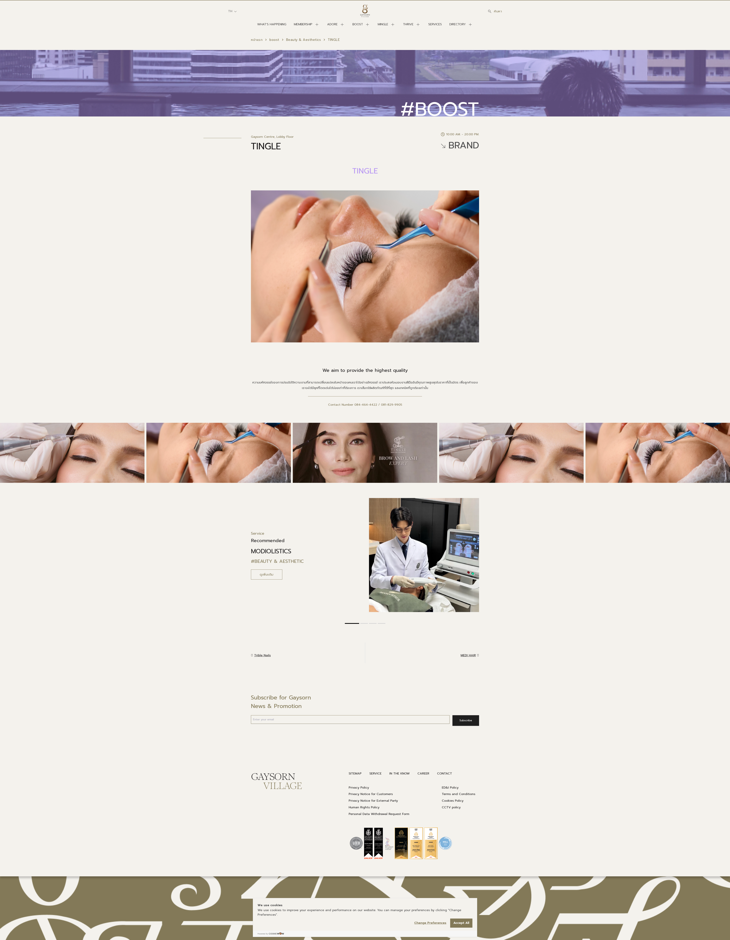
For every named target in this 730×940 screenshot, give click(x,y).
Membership (303, 24)
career (423, 773)
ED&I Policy (450, 787)
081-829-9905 (391, 404)
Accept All (461, 923)
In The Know (399, 773)
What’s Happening (271, 24)
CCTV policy (451, 807)
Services (435, 24)
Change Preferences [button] (430, 923)
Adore (332, 24)
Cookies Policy (452, 800)
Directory (457, 24)
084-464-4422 (365, 404)
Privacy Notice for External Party (373, 800)
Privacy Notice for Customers (371, 794)
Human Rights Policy (364, 807)
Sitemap (355, 773)
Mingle (383, 24)
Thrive (408, 24)
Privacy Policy (359, 787)
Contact (444, 773)
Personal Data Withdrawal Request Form (379, 814)
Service (375, 773)
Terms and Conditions (458, 794)
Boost (357, 24)
